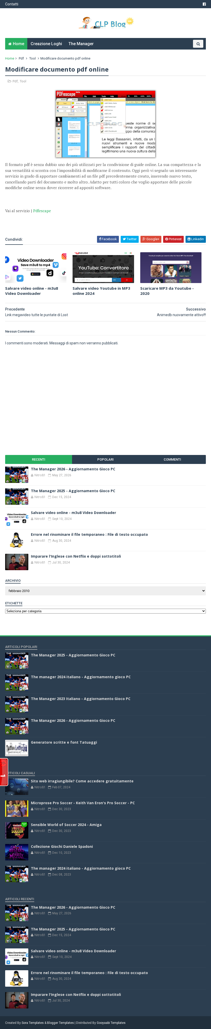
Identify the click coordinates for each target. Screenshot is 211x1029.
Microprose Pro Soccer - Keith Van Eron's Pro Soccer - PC (83, 802)
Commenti (172, 459)
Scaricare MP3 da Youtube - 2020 (167, 291)
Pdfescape (42, 210)
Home (18, 43)
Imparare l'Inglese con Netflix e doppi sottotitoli (76, 556)
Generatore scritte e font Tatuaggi (64, 742)
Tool (32, 58)
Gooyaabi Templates (111, 1023)
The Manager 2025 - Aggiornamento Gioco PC (73, 490)
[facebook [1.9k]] (204, 4)
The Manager (81, 43)
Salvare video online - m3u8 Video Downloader (31, 291)
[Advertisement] (65, 221)
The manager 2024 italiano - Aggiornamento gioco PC (81, 676)
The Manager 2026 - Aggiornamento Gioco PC (73, 469)
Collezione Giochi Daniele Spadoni (62, 846)
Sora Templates (33, 1023)
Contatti (11, 4)
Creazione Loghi (46, 43)
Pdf (21, 58)
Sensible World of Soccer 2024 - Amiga (66, 824)
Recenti (38, 459)
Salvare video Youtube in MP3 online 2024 (101, 291)
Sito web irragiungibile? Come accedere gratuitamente (82, 781)
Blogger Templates (60, 1023)
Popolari (105, 459)
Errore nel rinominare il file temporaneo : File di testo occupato (89, 534)
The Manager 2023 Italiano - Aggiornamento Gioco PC (80, 698)
